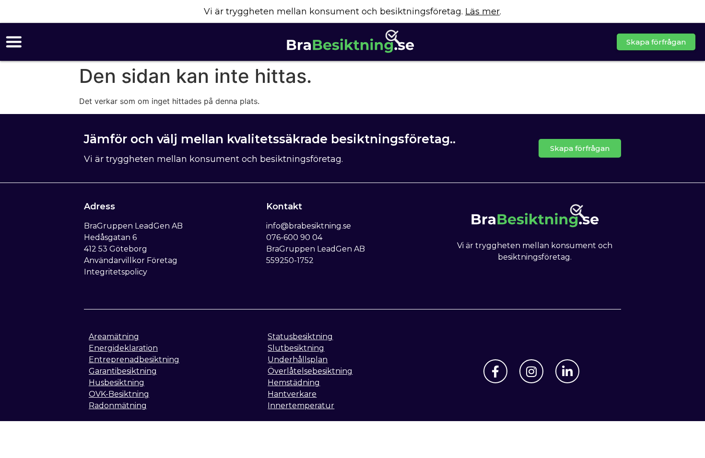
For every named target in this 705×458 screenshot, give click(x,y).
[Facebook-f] (495, 371)
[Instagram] (531, 371)
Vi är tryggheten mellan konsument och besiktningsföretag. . (352, 11)
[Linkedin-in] (567, 371)
